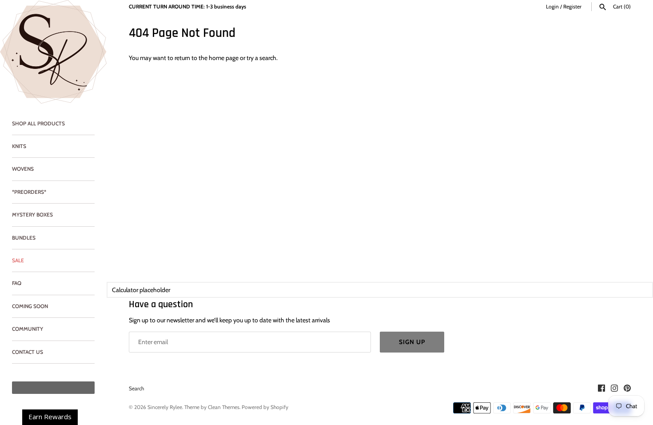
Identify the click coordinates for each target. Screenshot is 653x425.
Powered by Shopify (265, 407)
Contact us (27, 352)
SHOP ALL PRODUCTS (38, 123)
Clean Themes (223, 407)
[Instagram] (614, 389)
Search (136, 388)
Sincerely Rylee (164, 407)
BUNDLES (24, 238)
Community (27, 329)
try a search (261, 58)
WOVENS (23, 169)
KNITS (19, 146)
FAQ (16, 283)
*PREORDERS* (29, 192)
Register (572, 7)
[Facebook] (601, 389)
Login (552, 7)
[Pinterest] (627, 389)
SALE (18, 260)
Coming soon (30, 306)
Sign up (412, 342)
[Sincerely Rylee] (53, 52)
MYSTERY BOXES (32, 215)
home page (224, 58)
